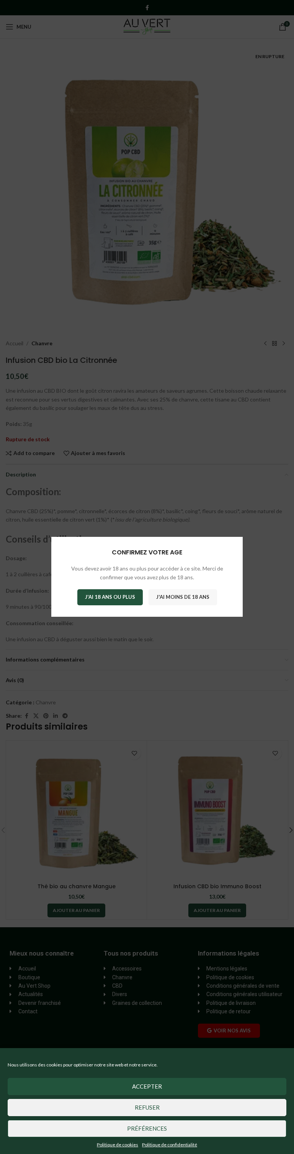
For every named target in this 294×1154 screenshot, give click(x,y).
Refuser (147, 1107)
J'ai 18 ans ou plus (110, 597)
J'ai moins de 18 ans (182, 597)
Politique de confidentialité (169, 1144)
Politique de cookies (117, 1144)
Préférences (147, 1128)
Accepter (147, 1086)
